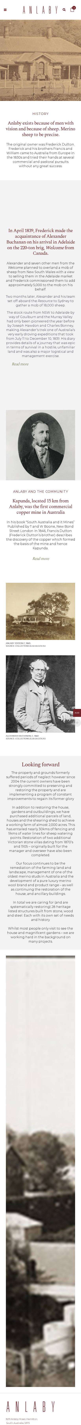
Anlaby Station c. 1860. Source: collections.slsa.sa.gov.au (26, 644)
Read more (20, 364)
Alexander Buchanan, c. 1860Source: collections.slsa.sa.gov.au (26, 737)
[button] (20, 364)
